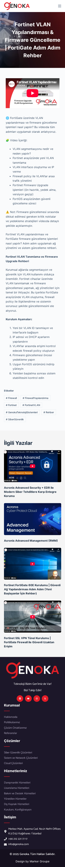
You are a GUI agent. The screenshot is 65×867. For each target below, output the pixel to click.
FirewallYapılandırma (35, 398)
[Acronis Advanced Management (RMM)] (32, 519)
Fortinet (11, 405)
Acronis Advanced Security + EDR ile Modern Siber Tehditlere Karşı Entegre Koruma (30, 492)
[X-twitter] (45, 698)
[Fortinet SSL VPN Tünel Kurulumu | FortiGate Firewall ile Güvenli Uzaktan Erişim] (32, 617)
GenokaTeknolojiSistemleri (22, 412)
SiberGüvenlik (15, 419)
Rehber (49, 412)
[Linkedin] (20, 698)
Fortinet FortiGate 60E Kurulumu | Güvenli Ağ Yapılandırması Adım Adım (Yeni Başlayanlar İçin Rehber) (32, 589)
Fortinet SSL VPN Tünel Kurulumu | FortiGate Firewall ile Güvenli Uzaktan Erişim (29, 642)
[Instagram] (36, 698)
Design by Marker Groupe (32, 861)
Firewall (11, 398)
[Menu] (59, 6)
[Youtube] (28, 698)
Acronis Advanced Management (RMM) (31, 540)
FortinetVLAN (31, 405)
